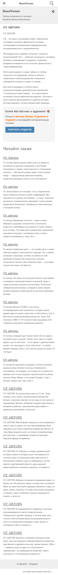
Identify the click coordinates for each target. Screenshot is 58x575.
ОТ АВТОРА (12, 388)
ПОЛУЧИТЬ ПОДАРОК (20, 130)
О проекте (22, 564)
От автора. (11, 331)
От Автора (11, 157)
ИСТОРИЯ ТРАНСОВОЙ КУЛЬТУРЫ (37, 572)
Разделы (33, 564)
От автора (10, 186)
